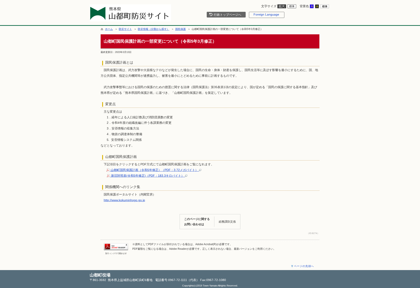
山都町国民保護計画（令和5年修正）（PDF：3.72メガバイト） (154, 170)
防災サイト (125, 29)
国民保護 (180, 29)
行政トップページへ (227, 14)
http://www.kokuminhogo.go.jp (124, 200)
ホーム (109, 29)
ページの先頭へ (304, 266)
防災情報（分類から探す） (153, 29)
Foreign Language (266, 14)
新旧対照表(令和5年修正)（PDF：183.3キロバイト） (147, 175)
